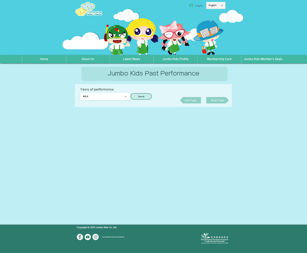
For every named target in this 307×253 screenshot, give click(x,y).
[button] (88, 59)
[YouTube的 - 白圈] (88, 237)
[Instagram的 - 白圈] (95, 237)
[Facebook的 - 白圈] (80, 237)
